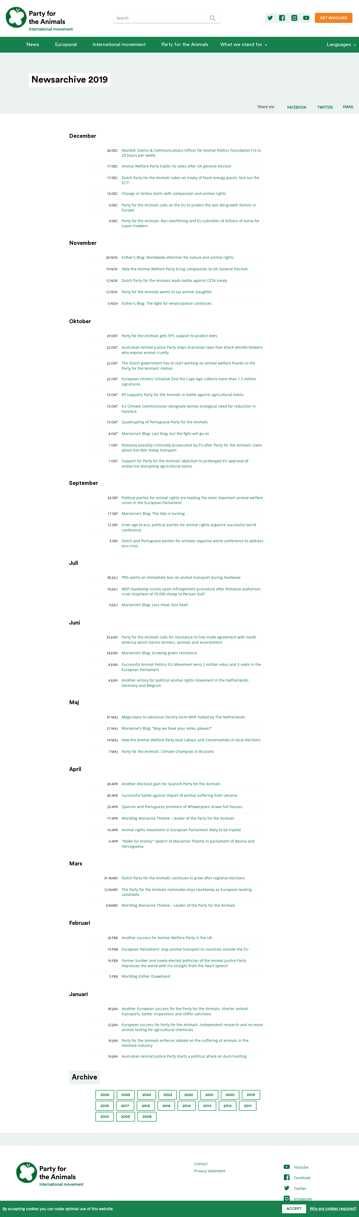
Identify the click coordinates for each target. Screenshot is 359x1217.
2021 (209, 1095)
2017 (125, 1106)
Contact (201, 1163)
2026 (104, 1095)
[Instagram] (294, 18)
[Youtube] (306, 18)
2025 (125, 1095)
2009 (125, 1117)
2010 (104, 1117)
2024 (146, 1095)
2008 (147, 1117)
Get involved (333, 18)
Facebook (301, 1177)
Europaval (66, 44)
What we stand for (241, 44)
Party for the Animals (184, 44)
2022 (188, 1095)
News (32, 44)
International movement (119, 44)
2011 (248, 1106)
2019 (251, 1095)
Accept (294, 1209)
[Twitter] (270, 18)
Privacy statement (209, 1170)
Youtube (301, 1167)
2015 (166, 1106)
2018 (104, 1106)
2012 (227, 1106)
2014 (186, 1106)
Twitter (299, 1188)
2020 (229, 1095)
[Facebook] (282, 18)
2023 (167, 1095)
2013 (207, 1106)
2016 (146, 1106)
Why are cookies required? (333, 1208)
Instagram (302, 1198)
